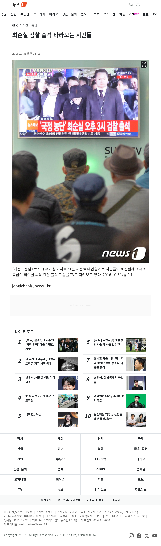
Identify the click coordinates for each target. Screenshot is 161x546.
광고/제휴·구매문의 (69, 500)
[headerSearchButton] (131, 4)
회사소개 (46, 500)
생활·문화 (20, 469)
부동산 (60, 459)
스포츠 (100, 469)
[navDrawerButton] (146, 4)
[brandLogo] (19, 4)
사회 (60, 439)
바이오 (140, 459)
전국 (20, 449)
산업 (20, 459)
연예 (60, 469)
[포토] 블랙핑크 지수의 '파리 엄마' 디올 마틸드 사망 (39, 344)
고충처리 (115, 500)
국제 (141, 439)
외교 (60, 449)
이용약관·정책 (95, 500)
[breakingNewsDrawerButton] (138, 4)
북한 (100, 449)
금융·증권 (141, 449)
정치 (20, 439)
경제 (100, 439)
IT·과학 (100, 459)
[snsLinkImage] (131, 535)
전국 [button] (15, 25)
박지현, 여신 (33, 414)
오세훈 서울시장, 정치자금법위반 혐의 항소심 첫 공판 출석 (108, 363)
